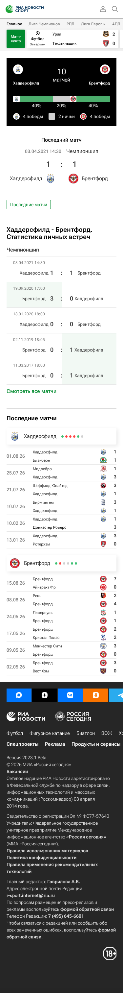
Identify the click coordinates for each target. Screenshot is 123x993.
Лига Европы (93, 24)
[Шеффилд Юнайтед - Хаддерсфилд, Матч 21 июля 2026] (74, 436)
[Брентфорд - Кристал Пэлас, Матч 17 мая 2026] (64, 563)
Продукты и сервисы (96, 744)
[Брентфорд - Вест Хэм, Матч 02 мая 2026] (56, 563)
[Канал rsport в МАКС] (19, 695)
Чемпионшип (82, 151)
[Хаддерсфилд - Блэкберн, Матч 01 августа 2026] (82, 436)
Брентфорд (99, 83)
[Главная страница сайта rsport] (39, 9)
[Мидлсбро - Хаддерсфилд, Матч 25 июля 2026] (78, 436)
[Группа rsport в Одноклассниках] (95, 695)
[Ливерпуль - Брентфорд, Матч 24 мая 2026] (68, 563)
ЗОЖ (106, 733)
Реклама (55, 744)
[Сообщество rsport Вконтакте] (70, 695)
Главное (14, 24)
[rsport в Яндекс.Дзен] (44, 695)
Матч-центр (16, 39)
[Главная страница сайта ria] (7, 9)
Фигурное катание (50, 733)
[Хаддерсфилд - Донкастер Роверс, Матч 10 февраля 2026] (66, 436)
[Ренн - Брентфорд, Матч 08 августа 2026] (72, 563)
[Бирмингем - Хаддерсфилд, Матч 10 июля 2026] (70, 436)
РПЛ (70, 24)
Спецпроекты (22, 744)
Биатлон (85, 733)
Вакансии (17, 771)
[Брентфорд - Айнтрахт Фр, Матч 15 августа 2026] (76, 563)
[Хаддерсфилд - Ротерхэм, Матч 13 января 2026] (62, 436)
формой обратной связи (87, 909)
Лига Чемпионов (44, 24)
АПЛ (116, 24)
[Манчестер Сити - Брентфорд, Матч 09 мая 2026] (60, 563)
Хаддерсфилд (26, 83)
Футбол (15, 733)
